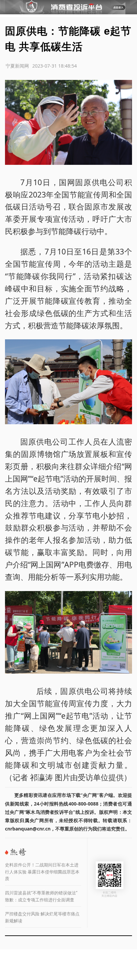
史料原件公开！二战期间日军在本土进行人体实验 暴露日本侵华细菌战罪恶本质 (42, 871)
